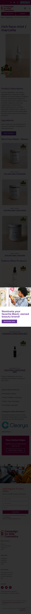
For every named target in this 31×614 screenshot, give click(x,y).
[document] (15, 307)
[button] (28, 289)
